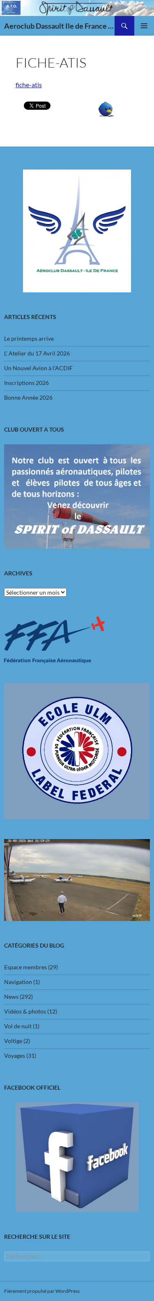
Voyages (14, 1055)
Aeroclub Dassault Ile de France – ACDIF (59, 25)
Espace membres (25, 967)
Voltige (13, 1040)
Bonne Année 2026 (28, 397)
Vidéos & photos (25, 1011)
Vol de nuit (18, 1026)
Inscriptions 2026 (26, 382)
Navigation (18, 981)
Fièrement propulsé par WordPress (42, 1291)
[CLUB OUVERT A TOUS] (77, 496)
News (11, 996)
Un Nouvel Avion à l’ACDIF (38, 367)
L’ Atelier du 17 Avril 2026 (37, 353)
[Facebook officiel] (77, 1157)
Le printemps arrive (29, 338)
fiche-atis (29, 84)
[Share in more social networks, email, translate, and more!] (106, 108)
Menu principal (144, 26)
